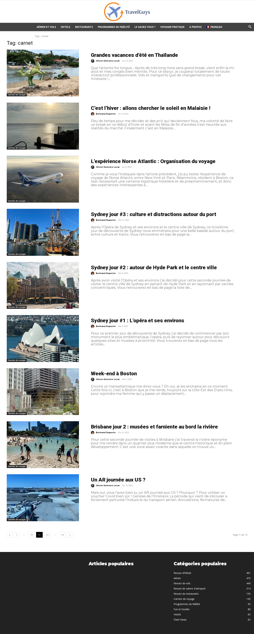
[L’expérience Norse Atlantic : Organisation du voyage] (43, 179)
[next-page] (70, 535)
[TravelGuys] (127, 12)
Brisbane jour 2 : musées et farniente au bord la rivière (154, 427)
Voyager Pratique (172, 26)
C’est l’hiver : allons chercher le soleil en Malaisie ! (150, 108)
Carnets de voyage (17, 95)
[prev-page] (10, 535)
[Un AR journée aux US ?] (43, 497)
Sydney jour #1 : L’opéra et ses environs (137, 320)
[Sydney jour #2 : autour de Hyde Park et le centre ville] (43, 285)
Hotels (65, 26)
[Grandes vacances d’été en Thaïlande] (43, 73)
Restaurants (84, 26)
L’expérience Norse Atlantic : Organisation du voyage (153, 161)
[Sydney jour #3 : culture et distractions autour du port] (43, 232)
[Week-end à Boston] (43, 391)
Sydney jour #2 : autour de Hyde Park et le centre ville (154, 267)
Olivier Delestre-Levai (108, 61)
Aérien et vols (46, 26)
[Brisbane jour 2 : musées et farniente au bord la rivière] (43, 444)
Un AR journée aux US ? (118, 480)
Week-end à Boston (114, 373)
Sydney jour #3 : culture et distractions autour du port (153, 214)
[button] (250, 27)
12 (47, 534)
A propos (195, 26)
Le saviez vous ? (145, 26)
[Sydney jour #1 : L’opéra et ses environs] (43, 338)
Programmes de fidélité (114, 26)
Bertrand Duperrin (106, 114)
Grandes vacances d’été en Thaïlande (134, 55)
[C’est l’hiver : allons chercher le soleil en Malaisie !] (43, 126)
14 (62, 534)
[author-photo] (93, 61)
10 (31, 534)
